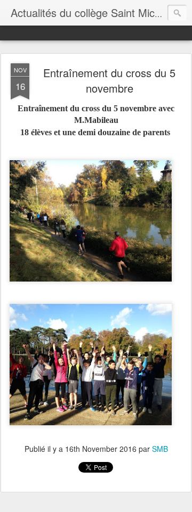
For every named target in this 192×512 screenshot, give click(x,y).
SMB (160, 448)
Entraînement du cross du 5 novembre (109, 80)
